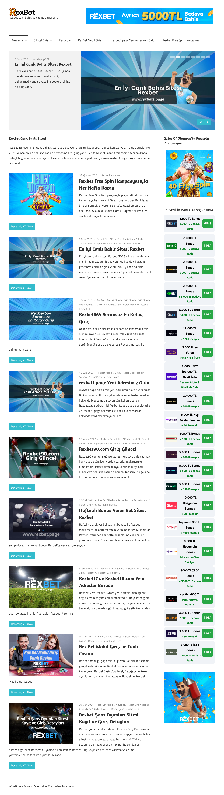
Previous (200, 122)
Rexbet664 (129, 304)
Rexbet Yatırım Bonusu (105, 504)
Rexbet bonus (125, 500)
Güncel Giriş (41, 40)
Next (207, 122)
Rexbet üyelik (134, 243)
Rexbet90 (130, 443)
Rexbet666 (84, 309)
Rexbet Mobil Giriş (112, 641)
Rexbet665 (142, 304)
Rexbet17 (91, 572)
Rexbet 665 (136, 300)
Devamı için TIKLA (21, 226)
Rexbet (63, 40)
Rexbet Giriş (103, 239)
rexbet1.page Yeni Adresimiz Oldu (133, 40)
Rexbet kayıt (94, 243)
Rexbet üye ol (114, 304)
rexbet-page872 (41, 59)
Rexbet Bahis (133, 568)
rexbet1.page (97, 377)
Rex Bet (101, 300)
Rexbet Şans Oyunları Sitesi (125, 709)
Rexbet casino (141, 500)
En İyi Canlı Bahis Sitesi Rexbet (43, 64)
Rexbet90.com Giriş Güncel (107, 449)
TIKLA (207, 245)
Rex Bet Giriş (117, 568)
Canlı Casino (104, 636)
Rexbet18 (103, 572)
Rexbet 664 (122, 300)
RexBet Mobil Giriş (89, 40)
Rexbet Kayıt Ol (132, 439)
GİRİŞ (207, 223)
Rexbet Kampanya (111, 175)
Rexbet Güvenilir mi (95, 304)
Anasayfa (17, 40)
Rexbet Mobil (128, 372)
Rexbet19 (115, 572)
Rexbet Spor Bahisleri (114, 243)
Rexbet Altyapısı (116, 705)
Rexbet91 (142, 443)
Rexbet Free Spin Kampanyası (181, 40)
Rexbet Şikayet (95, 443)
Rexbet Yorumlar (114, 443)
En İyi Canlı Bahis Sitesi (123, 239)
